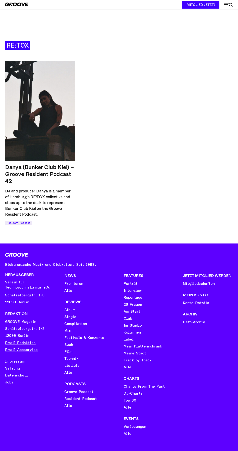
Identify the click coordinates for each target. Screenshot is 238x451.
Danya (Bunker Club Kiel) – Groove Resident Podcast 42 (39, 174)
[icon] (228, 5)
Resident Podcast (18, 223)
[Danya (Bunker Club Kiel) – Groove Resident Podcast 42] (40, 111)
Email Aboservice (21, 349)
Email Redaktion (20, 343)
